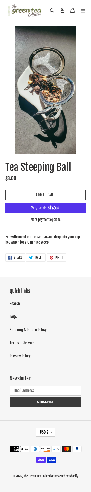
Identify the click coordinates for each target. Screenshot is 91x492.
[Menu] (83, 10)
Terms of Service (22, 342)
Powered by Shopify (66, 476)
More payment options (46, 220)
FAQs (13, 316)
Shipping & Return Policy (28, 329)
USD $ (44, 432)
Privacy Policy (20, 355)
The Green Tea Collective (39, 476)
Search (15, 303)
